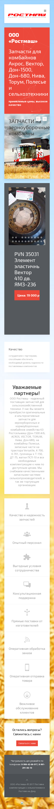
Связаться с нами (27, 743)
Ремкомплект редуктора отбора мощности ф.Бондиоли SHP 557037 (29, 241)
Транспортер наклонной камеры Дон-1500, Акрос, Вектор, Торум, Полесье (29, 237)
